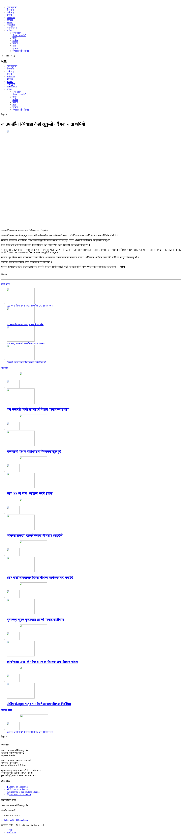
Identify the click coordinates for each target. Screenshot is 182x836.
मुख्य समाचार (12, 7)
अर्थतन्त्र (10, 12)
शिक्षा (14, 38)
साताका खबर (6, 710)
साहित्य (15, 40)
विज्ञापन (10, 830)
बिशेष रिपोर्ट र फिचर (21, 51)
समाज (9, 15)
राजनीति (10, 10)
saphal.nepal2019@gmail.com (14, 820)
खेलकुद (10, 20)
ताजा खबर (5, 284)
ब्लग (14, 45)
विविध (9, 30)
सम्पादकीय (17, 33)
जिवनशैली (11, 25)
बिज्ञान (15, 43)
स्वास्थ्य (10, 22)
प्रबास (15, 48)
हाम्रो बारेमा (11, 832)
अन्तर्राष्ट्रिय (12, 28)
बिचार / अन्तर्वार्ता (19, 35)
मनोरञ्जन (11, 17)
